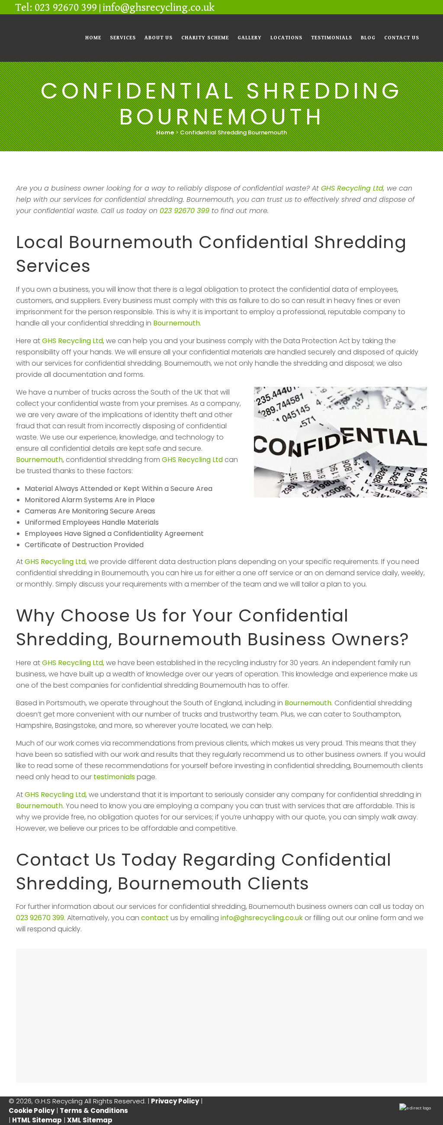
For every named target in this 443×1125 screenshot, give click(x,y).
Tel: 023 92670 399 (56, 7)
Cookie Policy (32, 1110)
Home (165, 132)
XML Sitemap (89, 1120)
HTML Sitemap (37, 1120)
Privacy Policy (175, 1101)
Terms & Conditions (94, 1110)
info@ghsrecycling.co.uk (159, 7)
